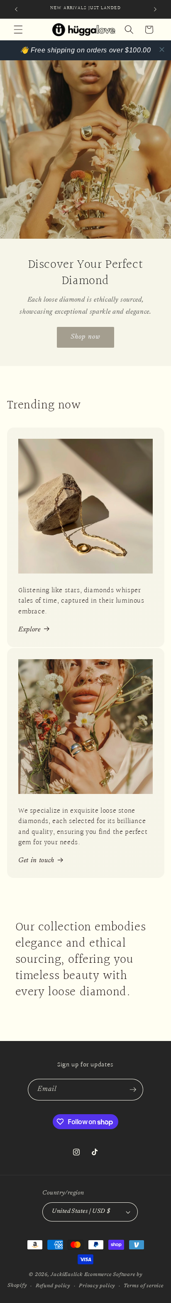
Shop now (85, 337)
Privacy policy (97, 1285)
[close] (161, 49)
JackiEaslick (66, 1274)
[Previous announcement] (16, 9)
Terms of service (143, 1285)
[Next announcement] (155, 9)
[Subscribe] (133, 1089)
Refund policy (53, 1285)
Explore (29, 629)
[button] (18, 30)
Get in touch (36, 860)
